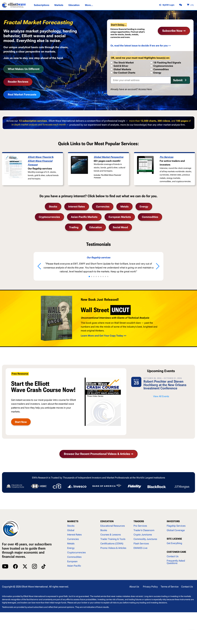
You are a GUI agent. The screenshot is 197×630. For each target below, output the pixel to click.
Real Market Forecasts (22, 94)
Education (95, 227)
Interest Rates (76, 206)
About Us (134, 586)
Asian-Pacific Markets (84, 216)
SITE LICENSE (174, 538)
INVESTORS (173, 521)
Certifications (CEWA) (111, 543)
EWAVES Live (140, 548)
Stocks (53, 206)
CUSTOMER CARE (176, 551)
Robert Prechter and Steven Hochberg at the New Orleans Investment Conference (164, 384)
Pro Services (166, 157)
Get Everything (174, 543)
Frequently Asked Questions (176, 562)
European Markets (120, 216)
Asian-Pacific (74, 565)
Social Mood (120, 227)
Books (103, 530)
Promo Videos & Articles (113, 548)
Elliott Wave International (34, 586)
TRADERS (139, 521)
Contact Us (172, 556)
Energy (144, 206)
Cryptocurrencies (49, 216)
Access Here (145, 89)
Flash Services (141, 543)
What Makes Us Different (23, 69)
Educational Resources (112, 525)
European (72, 561)
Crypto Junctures (143, 534)
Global (70, 530)
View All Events (161, 396)
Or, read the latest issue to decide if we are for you (139, 45)
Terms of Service (170, 586)
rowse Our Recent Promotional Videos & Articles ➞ (98, 454)
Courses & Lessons (110, 534)
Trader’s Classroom (144, 530)
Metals (124, 206)
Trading (73, 227)
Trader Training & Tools (112, 539)
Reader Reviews (18, 81)
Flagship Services (176, 525)
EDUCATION (107, 521)
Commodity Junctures (145, 539)
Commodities (150, 216)
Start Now (21, 421)
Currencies (102, 206)
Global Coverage (176, 530)
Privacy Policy (150, 586)
